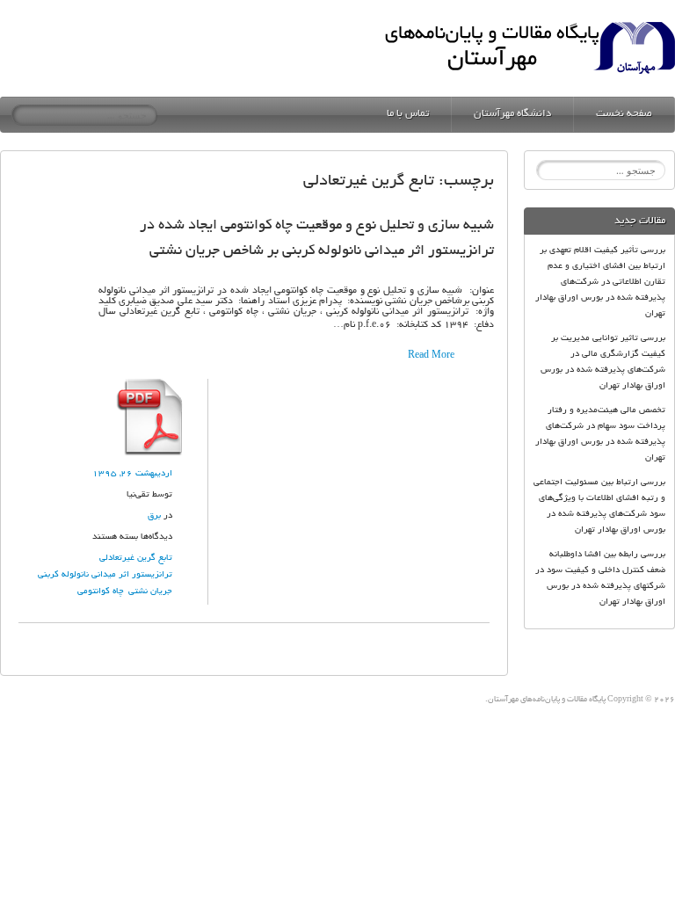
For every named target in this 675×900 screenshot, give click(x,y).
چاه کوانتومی (100, 592)
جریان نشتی (150, 592)
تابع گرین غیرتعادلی (135, 558)
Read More (431, 356)
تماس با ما (408, 114)
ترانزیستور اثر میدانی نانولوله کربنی (105, 575)
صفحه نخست (624, 114)
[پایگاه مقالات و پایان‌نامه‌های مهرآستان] (529, 27)
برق (154, 516)
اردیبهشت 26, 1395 (132, 474)
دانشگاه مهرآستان (512, 114)
